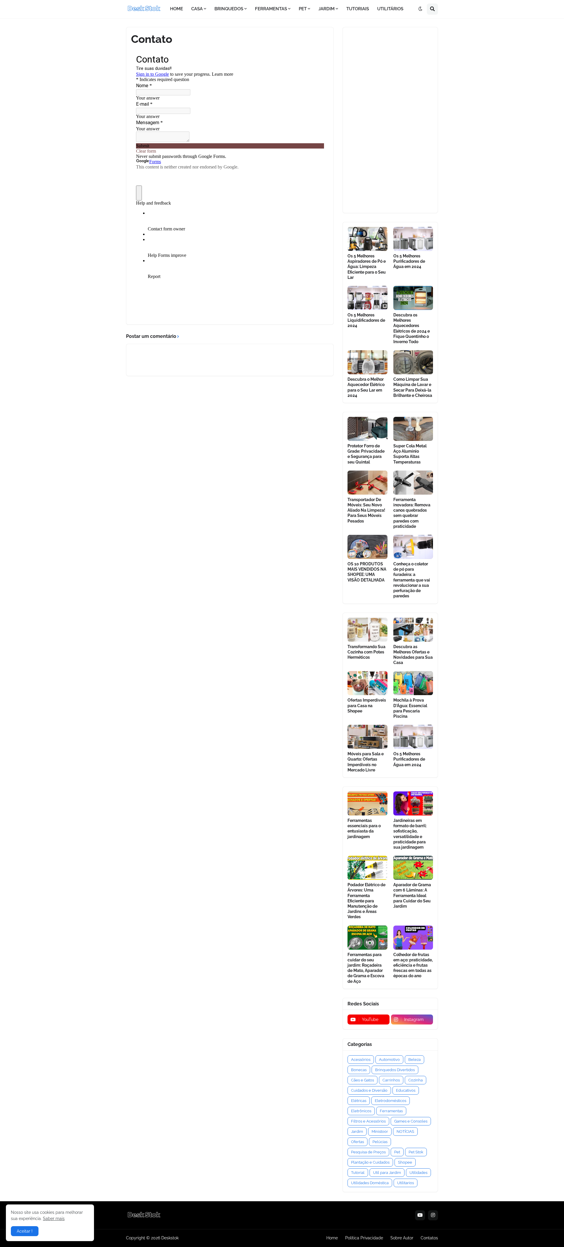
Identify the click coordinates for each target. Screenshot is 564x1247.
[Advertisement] (390, 120)
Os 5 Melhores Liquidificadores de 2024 (366, 320)
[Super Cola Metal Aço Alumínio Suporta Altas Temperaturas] (413, 429)
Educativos (405, 1090)
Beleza (414, 1059)
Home (332, 1238)
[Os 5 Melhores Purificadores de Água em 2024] (413, 239)
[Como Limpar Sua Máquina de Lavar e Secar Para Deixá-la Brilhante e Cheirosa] (413, 362)
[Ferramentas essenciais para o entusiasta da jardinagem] (367, 803)
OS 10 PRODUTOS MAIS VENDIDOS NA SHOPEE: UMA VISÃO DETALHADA (367, 572)
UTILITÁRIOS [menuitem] (390, 8)
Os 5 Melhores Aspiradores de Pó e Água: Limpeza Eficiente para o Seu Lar (367, 267)
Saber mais (54, 1218)
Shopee (405, 1162)
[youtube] (420, 1215)
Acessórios (360, 1059)
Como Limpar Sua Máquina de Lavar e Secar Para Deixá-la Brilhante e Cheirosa (412, 387)
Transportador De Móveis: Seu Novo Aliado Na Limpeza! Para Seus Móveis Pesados (366, 510)
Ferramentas (391, 1111)
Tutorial (358, 1172)
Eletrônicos (361, 1111)
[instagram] (433, 1215)
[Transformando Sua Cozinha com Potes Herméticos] (367, 630)
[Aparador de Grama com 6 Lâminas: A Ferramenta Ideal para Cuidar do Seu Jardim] (413, 868)
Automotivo (389, 1059)
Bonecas (359, 1070)
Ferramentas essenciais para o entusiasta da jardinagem (364, 828)
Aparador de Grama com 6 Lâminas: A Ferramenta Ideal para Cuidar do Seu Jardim (412, 895)
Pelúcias (379, 1142)
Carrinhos (391, 1080)
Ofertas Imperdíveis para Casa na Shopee (367, 705)
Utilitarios (405, 1183)
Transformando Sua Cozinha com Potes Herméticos (366, 652)
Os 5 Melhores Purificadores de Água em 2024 (409, 261)
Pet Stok (416, 1152)
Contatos (429, 1238)
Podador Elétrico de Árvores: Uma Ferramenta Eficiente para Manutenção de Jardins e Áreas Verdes (366, 900)
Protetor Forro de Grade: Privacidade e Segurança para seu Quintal (366, 454)
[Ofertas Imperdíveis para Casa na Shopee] (367, 683)
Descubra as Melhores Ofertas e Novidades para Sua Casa (413, 654)
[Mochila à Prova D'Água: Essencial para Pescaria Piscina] (413, 683)
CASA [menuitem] (197, 8)
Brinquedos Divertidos (395, 1070)
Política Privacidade (364, 1238)
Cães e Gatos (362, 1080)
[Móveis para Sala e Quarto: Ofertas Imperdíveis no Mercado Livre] (367, 737)
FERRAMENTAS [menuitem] (271, 8)
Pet (397, 1152)
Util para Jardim (387, 1172)
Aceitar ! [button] (25, 1231)
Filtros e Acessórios (368, 1121)
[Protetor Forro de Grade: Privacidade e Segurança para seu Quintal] (367, 429)
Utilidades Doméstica (370, 1183)
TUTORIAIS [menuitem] (357, 8)
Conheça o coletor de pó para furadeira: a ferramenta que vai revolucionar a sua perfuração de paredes (411, 580)
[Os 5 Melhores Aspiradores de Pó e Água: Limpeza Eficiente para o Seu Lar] (367, 239)
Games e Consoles (410, 1121)
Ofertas (357, 1142)
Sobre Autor (401, 1238)
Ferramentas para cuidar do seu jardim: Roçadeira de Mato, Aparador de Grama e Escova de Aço (366, 968)
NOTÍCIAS (405, 1131)
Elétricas (358, 1100)
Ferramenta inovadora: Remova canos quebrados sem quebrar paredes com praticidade (411, 513)
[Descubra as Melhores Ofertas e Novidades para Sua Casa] (413, 630)
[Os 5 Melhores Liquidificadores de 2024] (367, 298)
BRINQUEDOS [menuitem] (228, 8)
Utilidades (418, 1172)
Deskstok (170, 1238)
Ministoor (380, 1131)
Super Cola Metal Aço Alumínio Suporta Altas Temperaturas (410, 454)
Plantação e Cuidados (370, 1162)
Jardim (357, 1131)
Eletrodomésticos (390, 1100)
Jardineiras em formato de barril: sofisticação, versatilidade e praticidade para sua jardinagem (410, 834)
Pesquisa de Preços (368, 1152)
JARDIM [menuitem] (326, 8)
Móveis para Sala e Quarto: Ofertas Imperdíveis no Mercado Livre (366, 761)
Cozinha (415, 1080)
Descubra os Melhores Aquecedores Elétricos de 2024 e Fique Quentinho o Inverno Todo (411, 328)
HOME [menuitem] (176, 8)
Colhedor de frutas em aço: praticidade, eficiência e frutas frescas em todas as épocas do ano (413, 965)
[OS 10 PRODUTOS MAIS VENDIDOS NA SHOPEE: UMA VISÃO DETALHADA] (367, 547)
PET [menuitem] (303, 8)
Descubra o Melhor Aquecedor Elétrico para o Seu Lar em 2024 (366, 387)
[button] (420, 9)
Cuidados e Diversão (369, 1090)
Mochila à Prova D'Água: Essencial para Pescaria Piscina (410, 708)
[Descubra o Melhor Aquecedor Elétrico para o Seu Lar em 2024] (367, 362)
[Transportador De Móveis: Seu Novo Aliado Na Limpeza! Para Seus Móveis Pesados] (367, 483)
